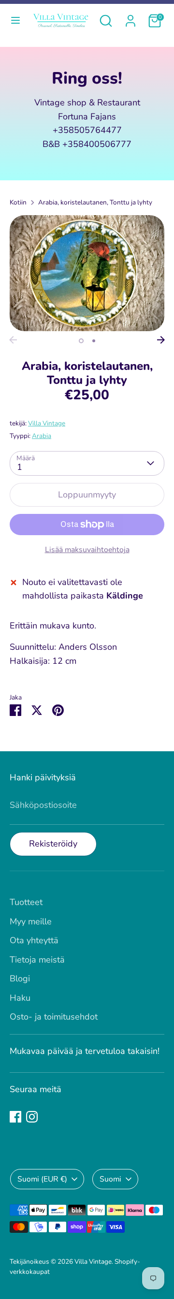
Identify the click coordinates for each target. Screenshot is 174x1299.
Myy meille (31, 921)
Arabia (41, 435)
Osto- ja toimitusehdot (54, 1016)
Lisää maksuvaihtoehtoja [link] (87, 549)
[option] (87, 273)
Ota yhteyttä (34, 940)
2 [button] (93, 340)
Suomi (110, 1179)
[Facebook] (15, 1117)
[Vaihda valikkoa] (14, 20)
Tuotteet (26, 902)
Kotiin (18, 202)
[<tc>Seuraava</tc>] (161, 339)
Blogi (20, 978)
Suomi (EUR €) (42, 1179)
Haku (20, 998)
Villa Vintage (46, 423)
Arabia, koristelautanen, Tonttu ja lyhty (95, 202)
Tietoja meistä (37, 959)
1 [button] (81, 340)
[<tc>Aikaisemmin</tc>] (13, 339)
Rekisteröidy (53, 843)
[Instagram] (32, 1117)
